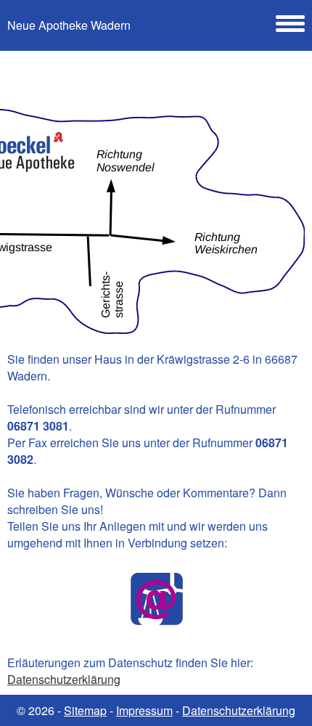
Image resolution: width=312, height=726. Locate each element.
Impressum (144, 710)
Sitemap (85, 710)
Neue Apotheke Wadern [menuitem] (69, 25)
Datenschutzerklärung (63, 679)
